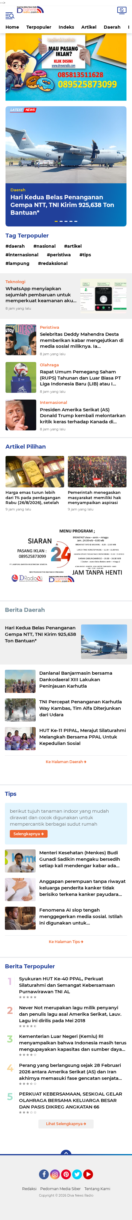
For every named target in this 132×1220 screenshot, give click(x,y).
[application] (66, 1214)
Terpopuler (38, 27)
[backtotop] (66, 1155)
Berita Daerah (25, 610)
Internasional (23, 255)
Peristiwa (60, 255)
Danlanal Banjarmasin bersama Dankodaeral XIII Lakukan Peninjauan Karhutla (75, 679)
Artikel (88, 27)
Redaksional (54, 263)
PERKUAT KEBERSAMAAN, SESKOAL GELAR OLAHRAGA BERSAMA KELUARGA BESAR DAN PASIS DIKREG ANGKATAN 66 (70, 1100)
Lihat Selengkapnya (64, 1123)
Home (12, 27)
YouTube (92, 1182)
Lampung (19, 263)
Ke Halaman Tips (65, 941)
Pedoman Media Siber (60, 1188)
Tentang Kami (97, 1188)
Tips (87, 255)
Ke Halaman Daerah (65, 761)
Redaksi (29, 1188)
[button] (56, 221)
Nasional (46, 246)
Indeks (66, 27)
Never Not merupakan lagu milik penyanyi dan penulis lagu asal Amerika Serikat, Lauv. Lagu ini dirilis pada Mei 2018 (70, 1014)
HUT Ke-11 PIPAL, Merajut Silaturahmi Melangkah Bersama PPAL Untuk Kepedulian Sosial (82, 736)
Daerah (112, 27)
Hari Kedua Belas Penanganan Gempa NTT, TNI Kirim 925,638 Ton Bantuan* (62, 205)
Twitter (79, 1182)
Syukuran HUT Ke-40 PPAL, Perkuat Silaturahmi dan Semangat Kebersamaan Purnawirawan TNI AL (67, 985)
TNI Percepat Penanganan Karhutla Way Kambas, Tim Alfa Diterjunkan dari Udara (80, 708)
